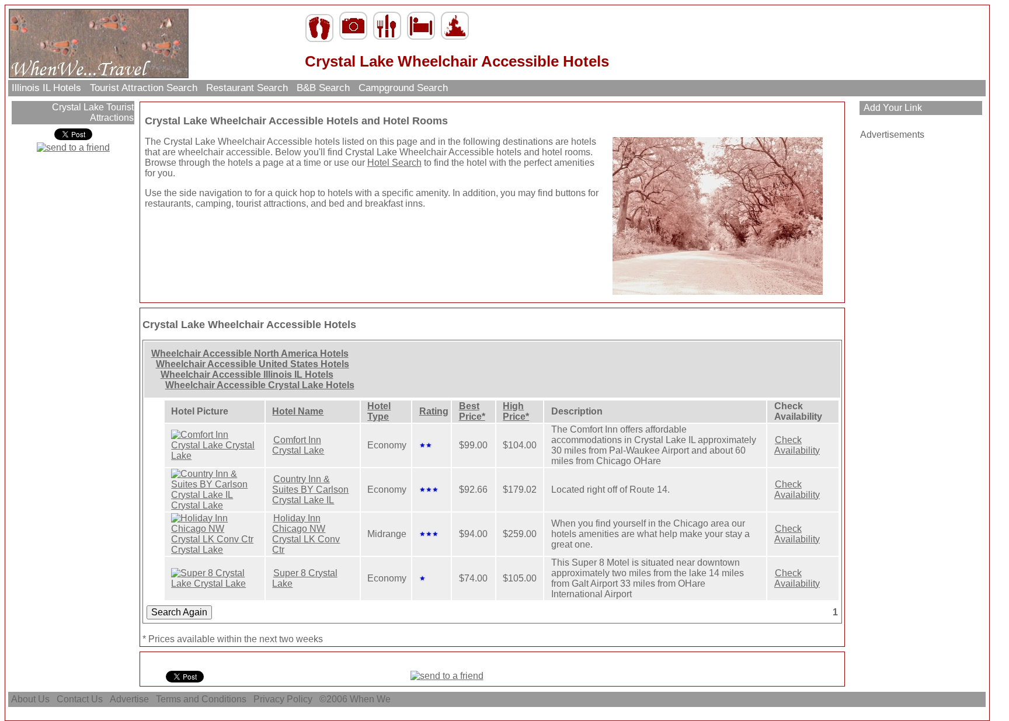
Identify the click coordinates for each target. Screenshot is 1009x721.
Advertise (129, 699)
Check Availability (797, 445)
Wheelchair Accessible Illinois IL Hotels (247, 374)
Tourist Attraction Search (143, 87)
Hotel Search (394, 163)
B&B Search (323, 87)
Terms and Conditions (201, 699)
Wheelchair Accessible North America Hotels (250, 353)
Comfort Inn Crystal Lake (298, 445)
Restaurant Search (247, 87)
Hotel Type (379, 411)
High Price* (516, 411)
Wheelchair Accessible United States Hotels (252, 364)
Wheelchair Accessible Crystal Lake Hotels (259, 385)
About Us (30, 699)
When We (371, 699)
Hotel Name (297, 411)
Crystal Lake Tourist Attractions (92, 112)
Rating (433, 411)
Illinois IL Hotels (46, 87)
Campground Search (403, 87)
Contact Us (79, 699)
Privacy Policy (283, 699)
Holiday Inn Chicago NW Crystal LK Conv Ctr (306, 534)
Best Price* (472, 411)
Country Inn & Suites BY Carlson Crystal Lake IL (310, 489)
